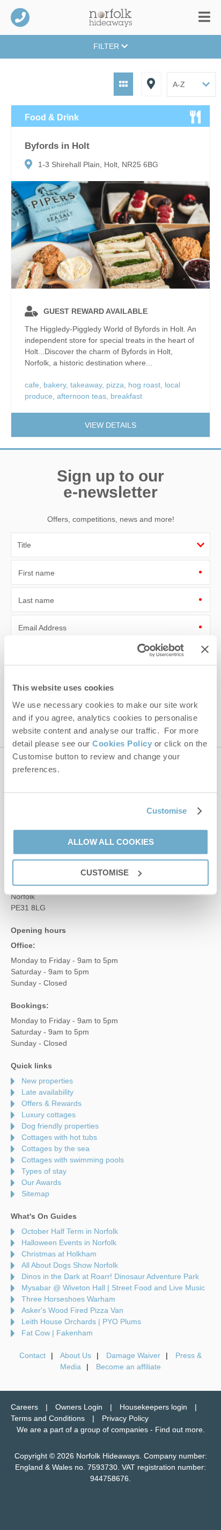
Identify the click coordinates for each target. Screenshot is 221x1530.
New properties (47, 1080)
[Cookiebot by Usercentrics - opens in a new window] (139, 650)
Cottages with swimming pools (72, 1159)
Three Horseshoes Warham (68, 1299)
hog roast (144, 384)
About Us (75, 1355)
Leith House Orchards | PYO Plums (81, 1321)
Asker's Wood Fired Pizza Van (72, 1310)
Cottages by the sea (55, 1148)
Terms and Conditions (48, 1418)
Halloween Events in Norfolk (68, 1242)
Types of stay (44, 1171)
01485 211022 (20, 17)
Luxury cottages (48, 1114)
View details (110, 425)
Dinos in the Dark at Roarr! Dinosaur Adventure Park (110, 1276)
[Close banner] (205, 649)
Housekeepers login (153, 1407)
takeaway (86, 384)
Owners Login (78, 1407)
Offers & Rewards (51, 1103)
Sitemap (35, 1193)
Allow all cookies (111, 841)
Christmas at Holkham (59, 1253)
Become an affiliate (128, 1366)
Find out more (179, 1429)
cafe (32, 384)
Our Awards (41, 1182)
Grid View (123, 84)
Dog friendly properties (60, 1126)
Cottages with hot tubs (59, 1137)
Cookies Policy (122, 743)
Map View (151, 84)
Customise (166, 810)
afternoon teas (81, 396)
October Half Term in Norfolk (69, 1231)
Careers (24, 1407)
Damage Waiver (133, 1355)
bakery (54, 384)
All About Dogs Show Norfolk (69, 1265)
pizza (115, 384)
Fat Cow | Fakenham (57, 1332)
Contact (32, 1355)
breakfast (126, 396)
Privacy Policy (125, 1418)
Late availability (47, 1092)
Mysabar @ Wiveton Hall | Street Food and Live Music (113, 1287)
